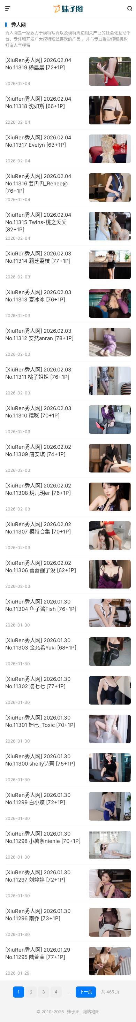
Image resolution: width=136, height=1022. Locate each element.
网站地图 (91, 1011)
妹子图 (68, 9)
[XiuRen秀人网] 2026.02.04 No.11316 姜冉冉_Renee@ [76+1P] (38, 183)
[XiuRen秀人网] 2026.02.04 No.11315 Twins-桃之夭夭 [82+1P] (38, 222)
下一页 (86, 991)
